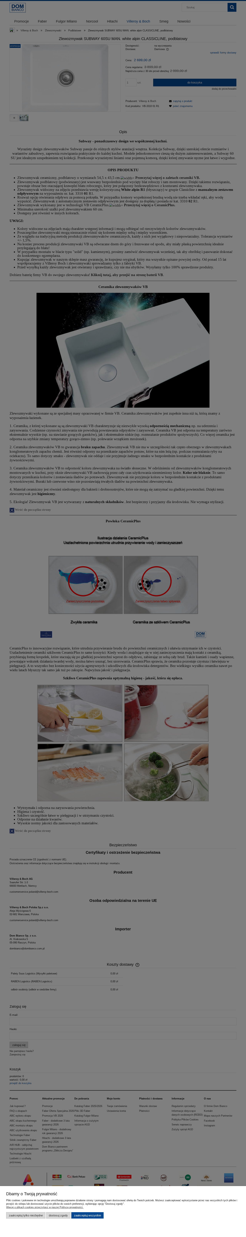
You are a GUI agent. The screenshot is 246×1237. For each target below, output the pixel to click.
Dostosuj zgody (58, 1215)
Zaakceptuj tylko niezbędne (26, 1215)
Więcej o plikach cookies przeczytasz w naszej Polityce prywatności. (44, 1207)
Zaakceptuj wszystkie (87, 1215)
